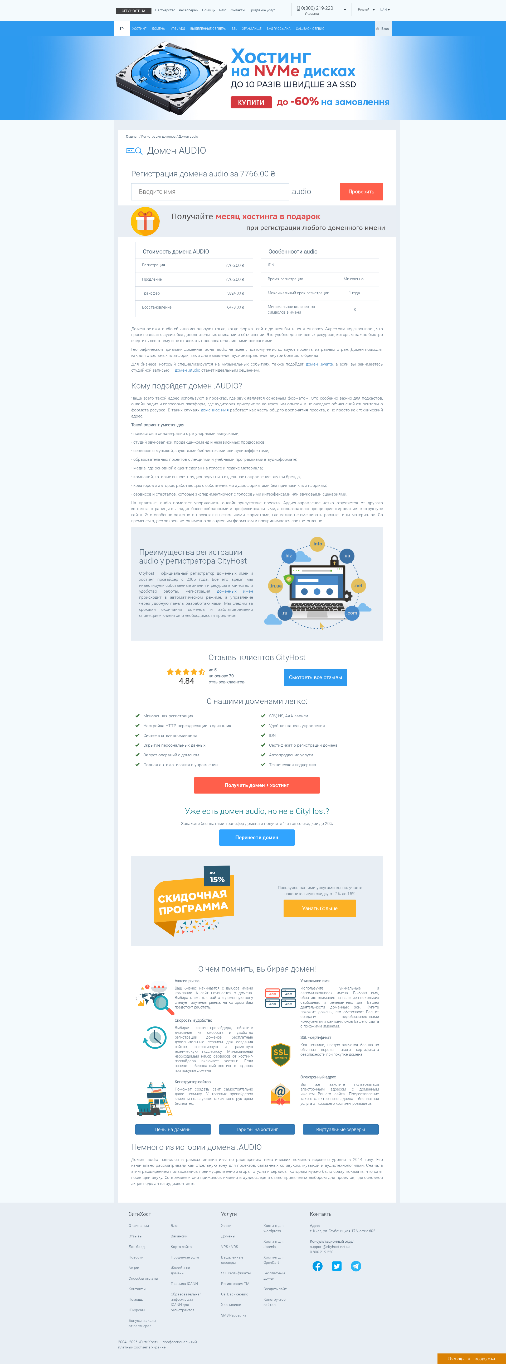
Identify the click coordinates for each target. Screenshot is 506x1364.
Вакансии (179, 1236)
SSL (234, 29)
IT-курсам (137, 1310)
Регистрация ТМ (235, 1283)
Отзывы (136, 1236)
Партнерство (165, 10)
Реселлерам (188, 10)
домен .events (319, 364)
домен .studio (188, 370)
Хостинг (139, 29)
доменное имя (215, 409)
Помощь (208, 10)
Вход (385, 29)
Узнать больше (320, 908)
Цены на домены (173, 1129)
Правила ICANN (184, 1283)
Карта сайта (181, 1247)
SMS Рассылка (279, 29)
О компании (139, 1225)
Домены (159, 29)
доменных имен (235, 591)
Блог (222, 10)
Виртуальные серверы (340, 1129)
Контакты (237, 10)
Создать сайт (275, 1289)
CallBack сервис (310, 29)
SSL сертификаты (236, 1273)
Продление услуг (262, 10)
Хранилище (251, 29)
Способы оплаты (143, 1278)
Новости (136, 1257)
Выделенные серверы (208, 29)
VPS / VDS (178, 29)
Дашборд (137, 1247)
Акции (134, 1268)
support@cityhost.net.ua (330, 1247)
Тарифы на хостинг (257, 1129)
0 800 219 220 (321, 1252)
